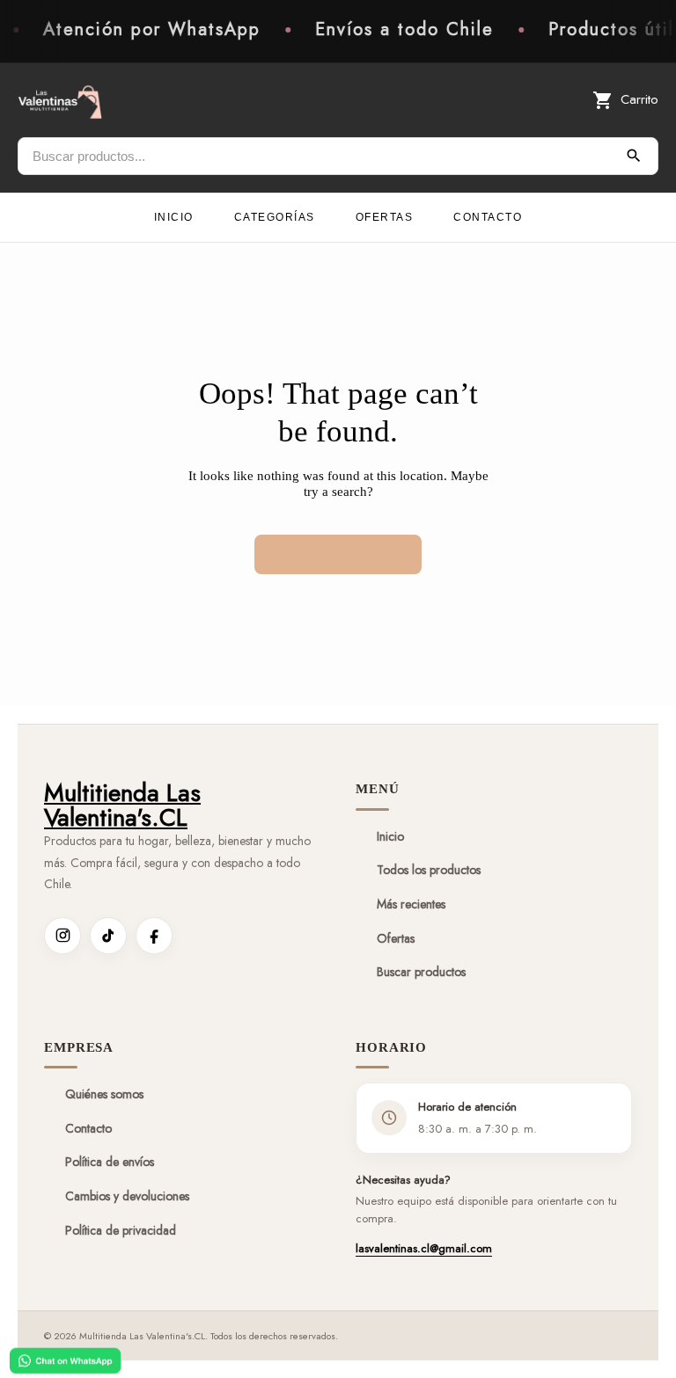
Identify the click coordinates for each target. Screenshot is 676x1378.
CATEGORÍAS (274, 217)
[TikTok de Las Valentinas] (108, 935)
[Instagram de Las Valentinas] (62, 935)
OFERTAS (385, 217)
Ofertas (396, 938)
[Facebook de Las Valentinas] (154, 935)
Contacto (88, 1128)
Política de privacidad (120, 1230)
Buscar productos (421, 972)
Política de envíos (109, 1161)
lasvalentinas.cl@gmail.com (424, 1248)
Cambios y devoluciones (127, 1196)
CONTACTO (487, 217)
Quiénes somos (104, 1094)
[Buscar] (634, 155)
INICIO (174, 217)
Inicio (390, 836)
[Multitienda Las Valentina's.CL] (60, 100)
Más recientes (411, 904)
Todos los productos (429, 870)
